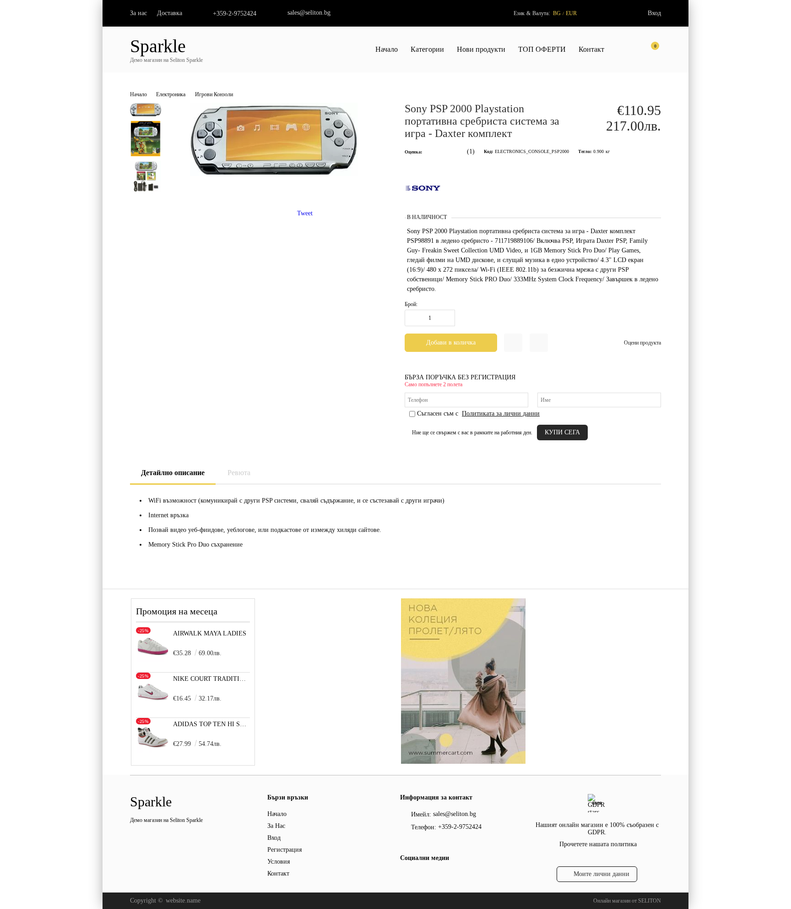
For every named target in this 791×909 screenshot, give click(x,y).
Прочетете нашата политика (598, 844)
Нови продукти (481, 49)
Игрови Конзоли (214, 94)
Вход (654, 13)
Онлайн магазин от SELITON (627, 901)
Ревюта (239, 472)
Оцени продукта (642, 343)
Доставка (169, 13)
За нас (138, 13)
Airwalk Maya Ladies (209, 633)
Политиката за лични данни (501, 413)
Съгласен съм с (478, 413)
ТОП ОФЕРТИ (542, 49)
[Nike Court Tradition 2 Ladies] (153, 705)
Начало (386, 49)
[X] (420, 876)
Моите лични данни (601, 874)
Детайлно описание (173, 472)
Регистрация (284, 849)
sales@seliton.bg (308, 12)
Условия (278, 861)
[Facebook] (405, 877)
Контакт (591, 49)
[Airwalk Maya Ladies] (153, 660)
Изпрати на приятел (539, 343)
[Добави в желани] (513, 343)
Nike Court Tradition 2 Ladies (211, 678)
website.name (183, 900)
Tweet (305, 213)
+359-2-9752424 (234, 13)
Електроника (170, 94)
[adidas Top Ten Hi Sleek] (153, 750)
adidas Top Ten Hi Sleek (211, 724)
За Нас (276, 825)
